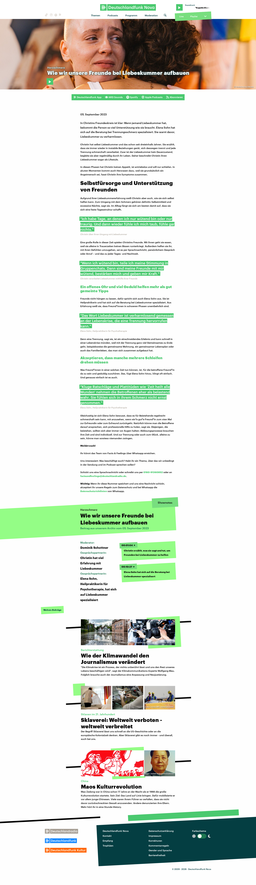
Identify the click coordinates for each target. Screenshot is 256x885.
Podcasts (113, 15)
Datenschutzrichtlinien (93, 491)
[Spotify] (55, 15)
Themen (95, 15)
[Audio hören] (50, 81)
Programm (131, 15)
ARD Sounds (116, 97)
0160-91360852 (153, 472)
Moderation (151, 15)
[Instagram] (50, 15)
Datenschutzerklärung (161, 830)
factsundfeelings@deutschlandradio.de (103, 476)
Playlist (193, 16)
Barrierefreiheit (157, 855)
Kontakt (107, 835)
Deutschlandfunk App (89, 97)
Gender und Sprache (160, 850)
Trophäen (108, 845)
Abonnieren (176, 97)
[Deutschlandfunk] (60, 15)
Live (181, 16)
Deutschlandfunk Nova (116, 830)
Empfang (108, 840)
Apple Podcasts (154, 97)
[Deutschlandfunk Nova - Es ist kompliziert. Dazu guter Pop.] (128, 7)
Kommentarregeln (159, 845)
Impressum (155, 835)
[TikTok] (46, 15)
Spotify (134, 97)
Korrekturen (155, 840)
